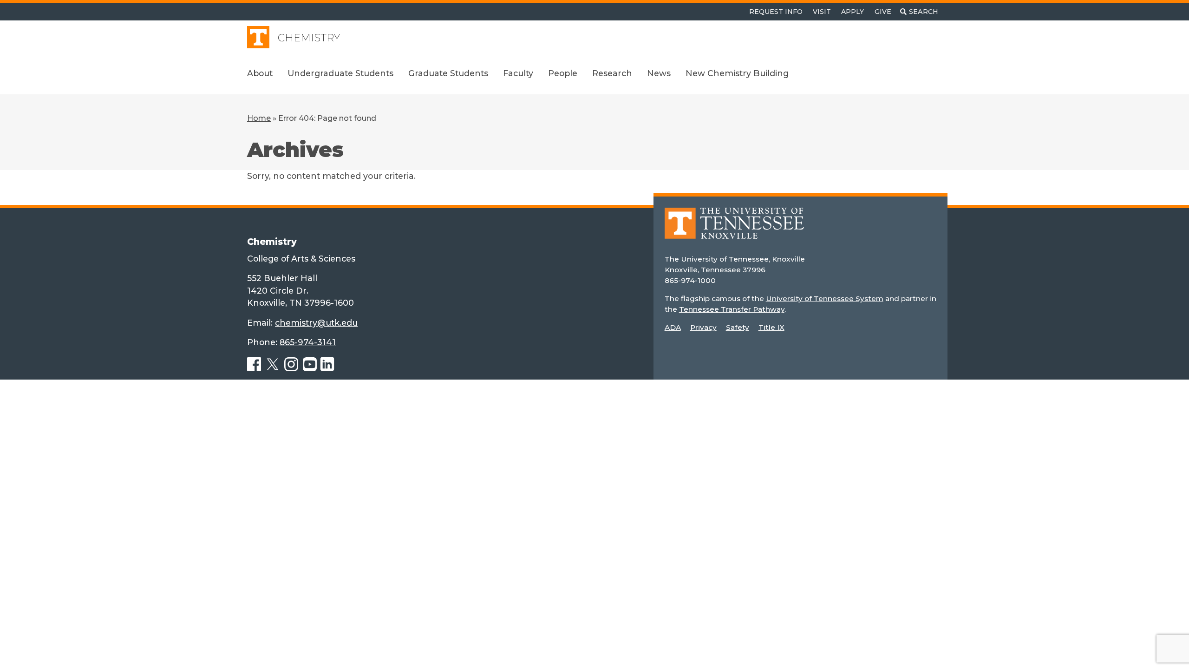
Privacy (703, 327)
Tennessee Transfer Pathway (731, 309)
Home (259, 118)
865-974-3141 (308, 342)
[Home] (734, 230)
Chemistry (309, 38)
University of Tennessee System (824, 298)
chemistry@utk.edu (316, 323)
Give (883, 11)
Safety (737, 327)
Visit (822, 11)
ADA (673, 327)
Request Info (776, 11)
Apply (852, 11)
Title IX (771, 327)
